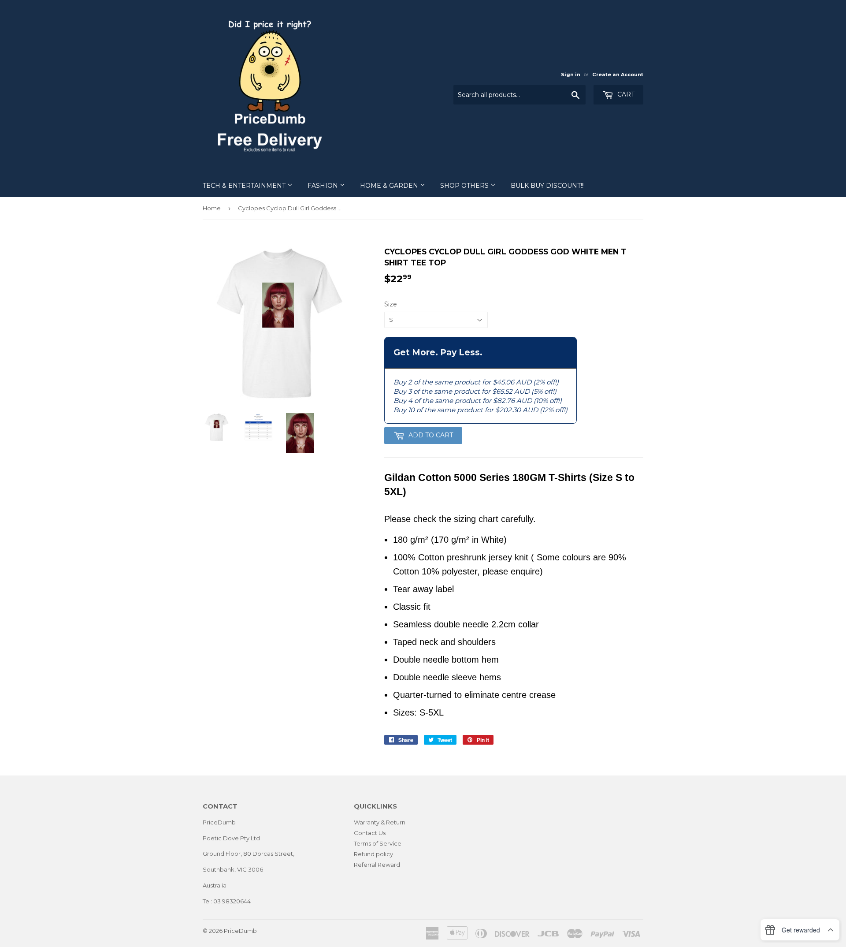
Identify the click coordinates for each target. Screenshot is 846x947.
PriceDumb (240, 930)
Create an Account (617, 74)
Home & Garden (390, 186)
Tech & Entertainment (245, 186)
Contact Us (370, 832)
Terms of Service (377, 843)
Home (212, 208)
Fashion (324, 186)
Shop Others (465, 186)
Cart (625, 94)
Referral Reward (377, 864)
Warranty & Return (379, 822)
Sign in (570, 74)
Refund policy (373, 854)
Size (390, 304)
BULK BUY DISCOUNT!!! (548, 186)
